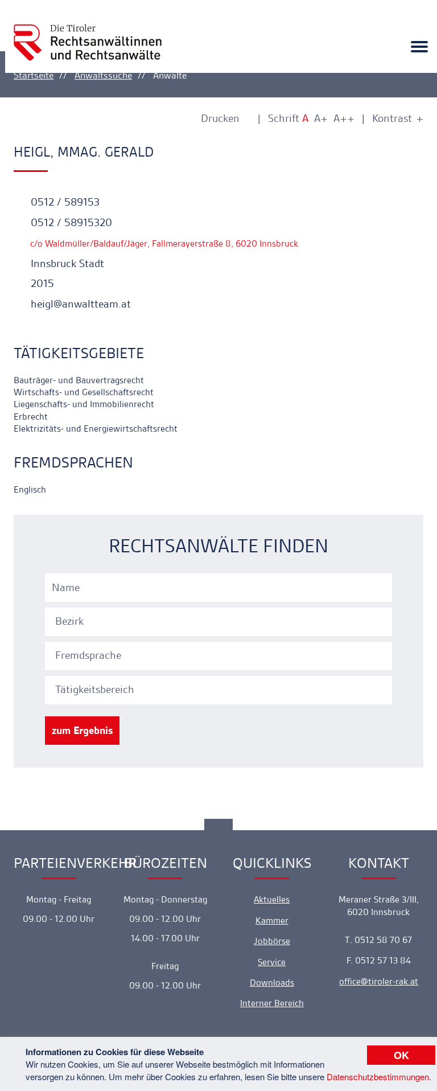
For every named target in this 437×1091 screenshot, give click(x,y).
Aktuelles (272, 899)
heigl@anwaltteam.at (79, 304)
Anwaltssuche (103, 75)
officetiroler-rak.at (378, 981)
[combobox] (220, 620)
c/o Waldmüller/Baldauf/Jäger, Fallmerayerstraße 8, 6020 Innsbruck (163, 243)
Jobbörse (272, 941)
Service (272, 962)
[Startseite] (88, 32)
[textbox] (220, 621)
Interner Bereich (272, 1003)
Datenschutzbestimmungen (378, 1076)
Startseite (33, 75)
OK (401, 1055)
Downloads (272, 983)
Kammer (271, 920)
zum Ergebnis (82, 730)
